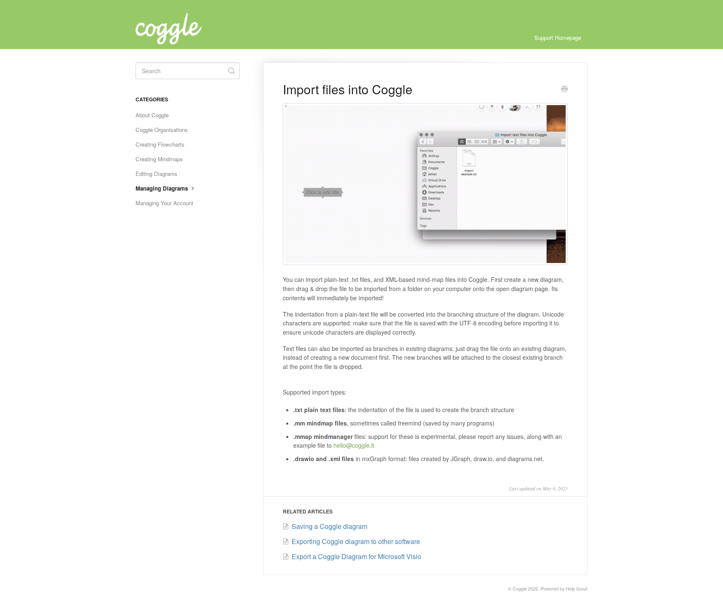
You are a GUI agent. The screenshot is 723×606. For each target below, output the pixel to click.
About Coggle (152, 115)
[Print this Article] (564, 89)
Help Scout (576, 588)
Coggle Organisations (162, 130)
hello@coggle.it (353, 445)
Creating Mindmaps (159, 159)
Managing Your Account (164, 203)
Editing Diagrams (156, 174)
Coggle (520, 588)
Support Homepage (557, 37)
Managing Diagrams (163, 188)
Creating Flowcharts (160, 144)
